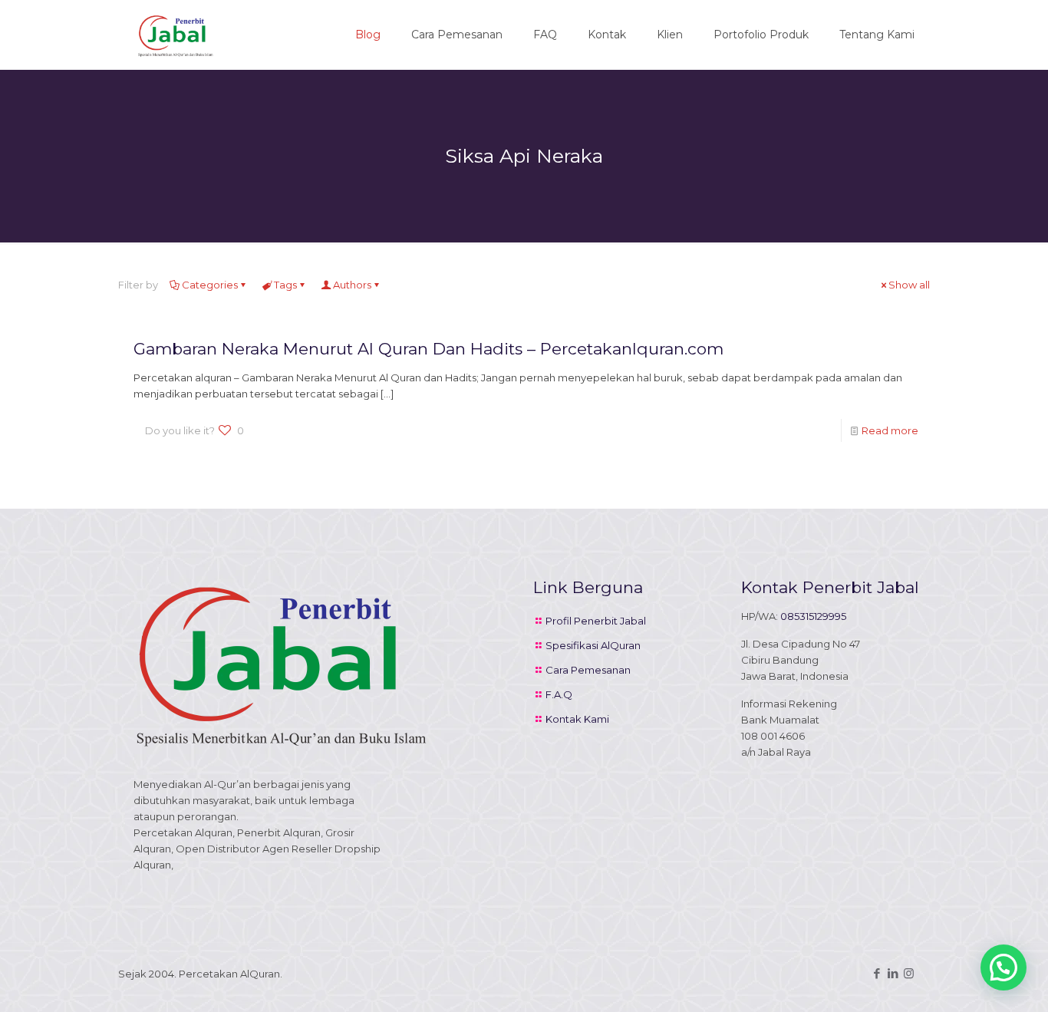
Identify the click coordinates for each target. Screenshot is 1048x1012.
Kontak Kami (577, 719)
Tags (285, 285)
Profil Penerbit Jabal (595, 621)
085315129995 (813, 616)
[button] (1003, 967)
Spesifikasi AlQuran (593, 645)
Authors (352, 285)
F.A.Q (558, 694)
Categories (210, 285)
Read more (890, 430)
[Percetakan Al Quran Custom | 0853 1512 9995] (175, 34)
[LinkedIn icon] (892, 973)
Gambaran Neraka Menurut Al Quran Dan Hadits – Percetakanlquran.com (428, 348)
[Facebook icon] (876, 973)
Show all (909, 285)
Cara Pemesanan (588, 670)
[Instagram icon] (909, 973)
